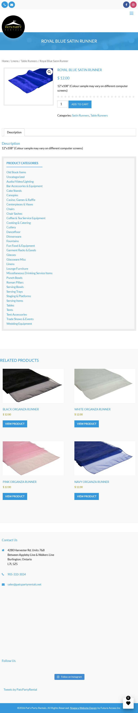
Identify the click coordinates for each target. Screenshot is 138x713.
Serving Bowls (15, 286)
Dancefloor (13, 231)
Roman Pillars (15, 282)
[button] (49, 72)
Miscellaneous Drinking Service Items (29, 273)
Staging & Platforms (18, 296)
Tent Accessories (16, 314)
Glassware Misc (16, 259)
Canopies (12, 195)
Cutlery (11, 227)
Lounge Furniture (17, 268)
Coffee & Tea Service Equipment (25, 218)
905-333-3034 (17, 574)
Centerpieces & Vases (19, 204)
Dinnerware (13, 236)
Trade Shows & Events (20, 319)
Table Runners (29, 61)
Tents (9, 309)
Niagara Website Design (83, 708)
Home (5, 61)
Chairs (10, 209)
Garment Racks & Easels (21, 250)
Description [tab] (14, 132)
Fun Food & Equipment (20, 245)
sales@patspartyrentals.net (24, 584)
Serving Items (14, 300)
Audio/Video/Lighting (20, 181)
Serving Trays (14, 291)
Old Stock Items (16, 172)
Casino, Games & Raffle (20, 199)
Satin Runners (80, 115)
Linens (15, 61)
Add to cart (80, 104)
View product (14, 423)
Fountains (12, 241)
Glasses (11, 254)
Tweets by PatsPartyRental (20, 689)
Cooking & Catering (18, 222)
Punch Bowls (14, 277)
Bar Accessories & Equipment (24, 186)
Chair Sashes (14, 213)
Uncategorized (15, 176)
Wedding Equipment (19, 323)
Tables (10, 305)
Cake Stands (14, 190)
